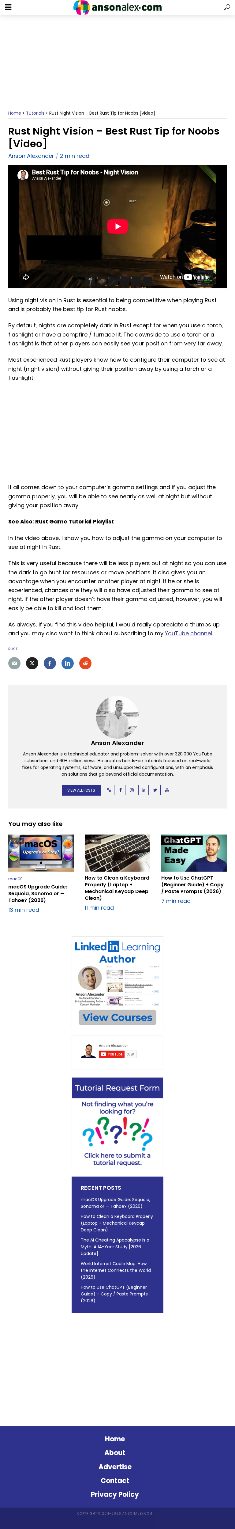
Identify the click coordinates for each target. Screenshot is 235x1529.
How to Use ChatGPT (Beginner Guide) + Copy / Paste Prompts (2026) (192, 885)
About (114, 1452)
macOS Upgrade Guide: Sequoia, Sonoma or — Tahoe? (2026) (37, 894)
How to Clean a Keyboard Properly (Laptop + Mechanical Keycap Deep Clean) (117, 888)
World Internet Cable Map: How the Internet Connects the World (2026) (116, 1270)
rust (13, 649)
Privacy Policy (115, 1494)
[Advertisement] (117, 63)
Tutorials (35, 113)
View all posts (81, 790)
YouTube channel (188, 633)
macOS (15, 878)
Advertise (115, 1466)
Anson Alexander (31, 156)
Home (14, 113)
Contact (115, 1480)
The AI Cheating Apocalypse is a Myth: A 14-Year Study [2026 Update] (115, 1247)
